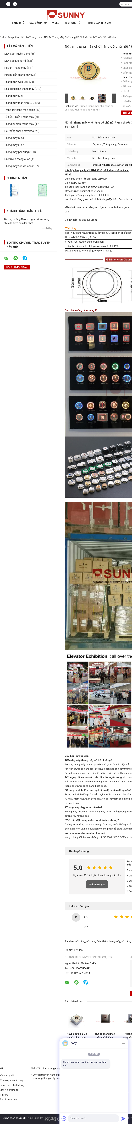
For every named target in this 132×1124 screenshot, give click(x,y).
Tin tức (4, 1094)
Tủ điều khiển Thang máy (19, 117)
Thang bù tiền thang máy (19, 124)
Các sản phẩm (38, 23)
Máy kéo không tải (15, 60)
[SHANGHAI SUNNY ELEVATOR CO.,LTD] (66, 15)
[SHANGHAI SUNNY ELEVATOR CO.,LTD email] (8, 258)
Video (55, 23)
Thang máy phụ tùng (16, 152)
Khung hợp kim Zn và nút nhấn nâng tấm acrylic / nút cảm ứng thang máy (77, 1036)
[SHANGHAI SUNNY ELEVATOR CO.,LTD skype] (27, 258)
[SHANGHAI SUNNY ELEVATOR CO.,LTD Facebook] (8, 4)
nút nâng (80, 941)
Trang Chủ (17, 23)
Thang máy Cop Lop (16, 81)
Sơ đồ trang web (9, 1099)
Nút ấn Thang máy (31, 37)
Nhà (2, 37)
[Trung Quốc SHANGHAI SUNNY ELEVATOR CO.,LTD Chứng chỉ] (14, 190)
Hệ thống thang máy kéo (19, 131)
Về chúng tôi (72, 23)
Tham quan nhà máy (98, 23)
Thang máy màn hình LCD (19, 103)
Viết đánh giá (97, 884)
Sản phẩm (13, 37)
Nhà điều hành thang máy (19, 88)
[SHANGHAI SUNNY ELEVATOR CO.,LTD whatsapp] (17, 258)
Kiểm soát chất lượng (12, 1085)
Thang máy (11, 95)
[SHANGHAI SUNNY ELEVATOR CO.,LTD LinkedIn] (15, 4)
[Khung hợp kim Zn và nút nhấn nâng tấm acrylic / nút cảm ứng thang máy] (77, 1019)
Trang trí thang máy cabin (19, 110)
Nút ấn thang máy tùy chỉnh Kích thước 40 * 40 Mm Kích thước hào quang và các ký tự (105, 1036)
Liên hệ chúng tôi (9, 1090)
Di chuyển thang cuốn (17, 159)
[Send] (123, 1118)
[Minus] (123, 1043)
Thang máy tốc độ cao (18, 166)
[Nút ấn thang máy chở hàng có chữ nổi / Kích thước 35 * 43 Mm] (89, 72)
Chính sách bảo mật (14, 1118)
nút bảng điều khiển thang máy (103, 941)
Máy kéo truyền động (17, 53)
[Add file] (64, 1118)
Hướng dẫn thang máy (17, 74)
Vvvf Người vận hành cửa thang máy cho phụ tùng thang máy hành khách (55, 1076)
